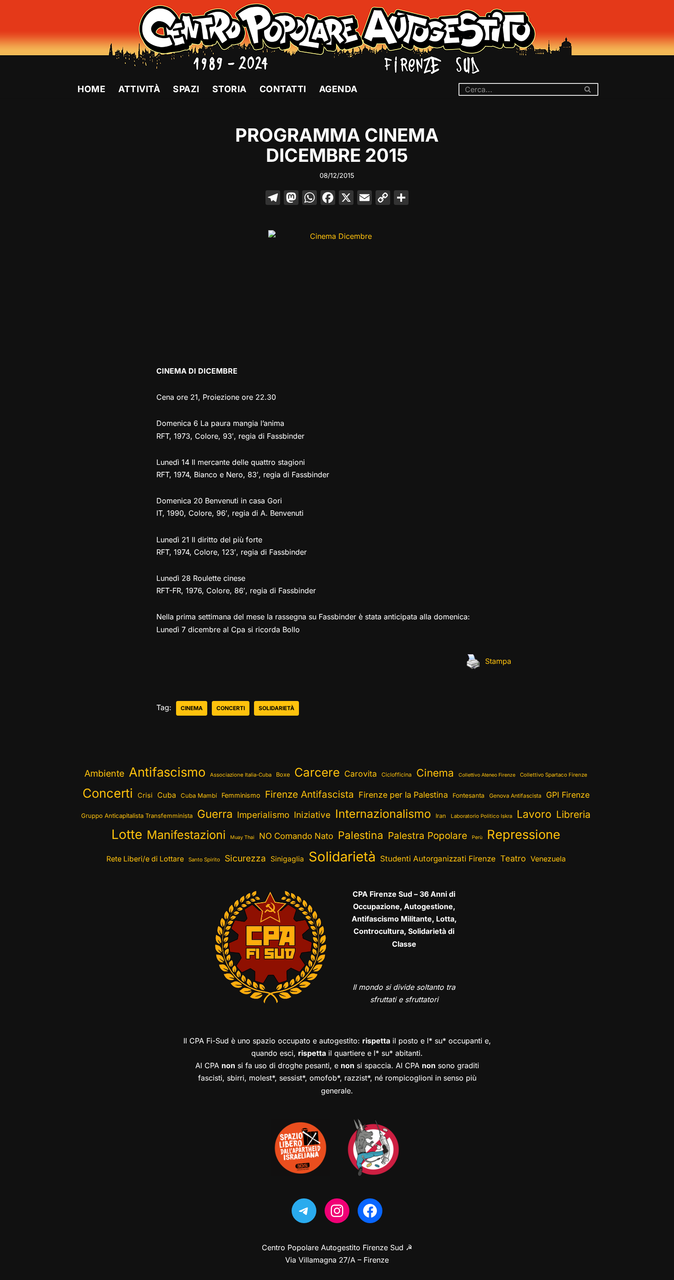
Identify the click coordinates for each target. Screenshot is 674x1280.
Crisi (145, 795)
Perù (477, 837)
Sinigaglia (287, 859)
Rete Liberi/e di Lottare (145, 859)
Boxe (283, 774)
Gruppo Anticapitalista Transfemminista (137, 815)
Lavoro (534, 814)
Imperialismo (263, 815)
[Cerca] (588, 89)
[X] (346, 198)
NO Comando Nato (296, 836)
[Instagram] (337, 1210)
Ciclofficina (396, 774)
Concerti (230, 708)
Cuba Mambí (199, 795)
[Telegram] (304, 1210)
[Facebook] (328, 198)
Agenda (338, 89)
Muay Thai (242, 837)
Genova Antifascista (515, 795)
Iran (441, 815)
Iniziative (312, 815)
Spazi (186, 89)
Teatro (513, 858)
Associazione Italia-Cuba (240, 775)
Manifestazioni (186, 835)
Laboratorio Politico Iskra (481, 816)
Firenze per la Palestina (403, 795)
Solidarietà (276, 708)
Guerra (214, 814)
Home (91, 89)
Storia (229, 89)
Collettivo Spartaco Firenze (553, 775)
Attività (139, 89)
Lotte (126, 834)
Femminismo (240, 795)
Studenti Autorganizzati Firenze (438, 858)
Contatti (283, 89)
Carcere (317, 772)
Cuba (166, 795)
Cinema (192, 708)
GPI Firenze (568, 795)
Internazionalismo (383, 814)
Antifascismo (167, 772)
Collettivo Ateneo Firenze (487, 775)
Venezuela (548, 859)
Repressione (523, 834)
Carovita (360, 773)
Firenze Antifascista (309, 794)
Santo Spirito (204, 859)
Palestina (360, 835)
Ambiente (104, 773)
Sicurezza (245, 858)
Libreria (573, 814)
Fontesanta (469, 795)
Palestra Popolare (427, 835)
